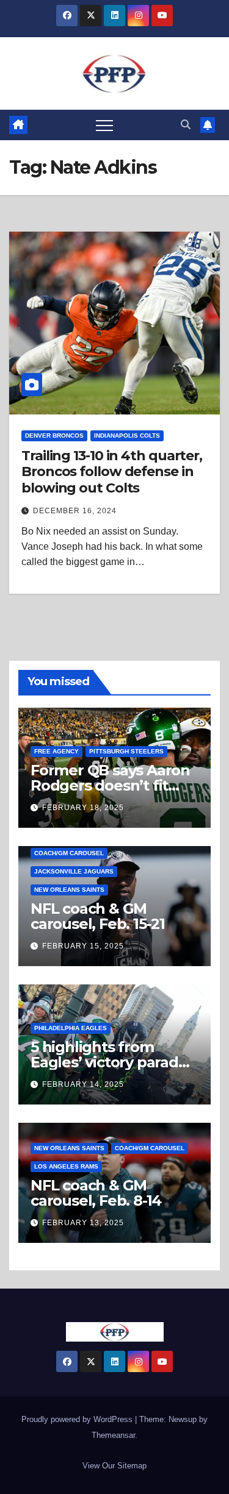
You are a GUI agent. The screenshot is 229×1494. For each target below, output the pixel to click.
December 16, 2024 (75, 511)
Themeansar (113, 1435)
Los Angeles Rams (66, 1166)
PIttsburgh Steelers (126, 751)
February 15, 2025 (83, 946)
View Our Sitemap (114, 1465)
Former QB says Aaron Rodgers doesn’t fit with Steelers (110, 785)
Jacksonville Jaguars (74, 871)
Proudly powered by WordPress (78, 1419)
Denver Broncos (54, 435)
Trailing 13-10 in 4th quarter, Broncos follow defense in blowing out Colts (111, 471)
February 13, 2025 (83, 1222)
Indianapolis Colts (127, 435)
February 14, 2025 (83, 1084)
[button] (186, 124)
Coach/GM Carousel (69, 853)
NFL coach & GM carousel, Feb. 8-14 (96, 1192)
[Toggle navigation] (104, 125)
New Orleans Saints (69, 889)
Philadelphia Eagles (70, 1028)
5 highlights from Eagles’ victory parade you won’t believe (109, 1062)
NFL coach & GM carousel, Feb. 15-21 (98, 916)
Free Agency (56, 751)
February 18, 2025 (83, 807)
